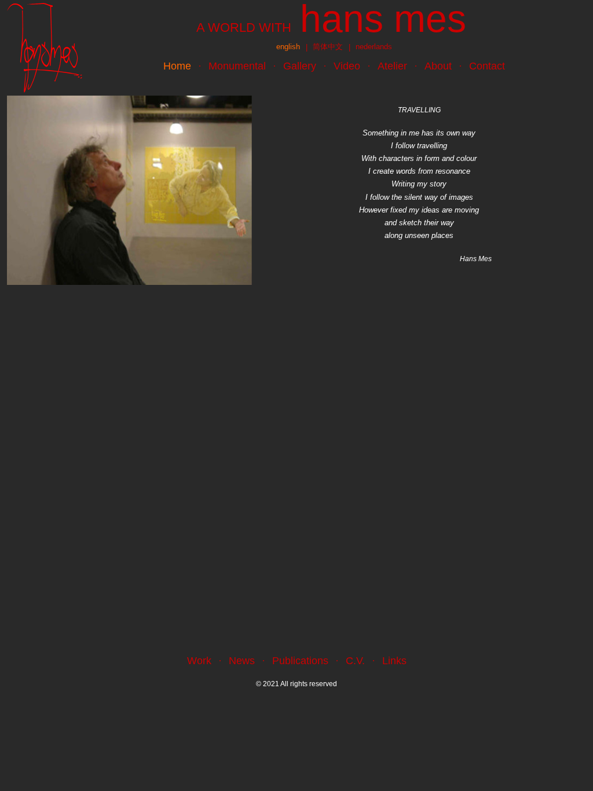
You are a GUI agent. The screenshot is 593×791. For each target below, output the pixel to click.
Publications (300, 661)
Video (347, 66)
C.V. (355, 661)
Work (199, 661)
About (438, 66)
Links (394, 661)
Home (177, 66)
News (242, 661)
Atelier (392, 66)
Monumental (237, 66)
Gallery (299, 66)
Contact (487, 66)
